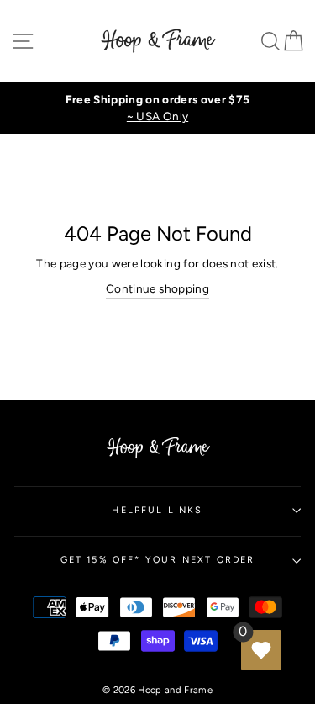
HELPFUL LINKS (157, 510)
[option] (157, 108)
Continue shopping (157, 288)
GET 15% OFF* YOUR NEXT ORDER (157, 559)
